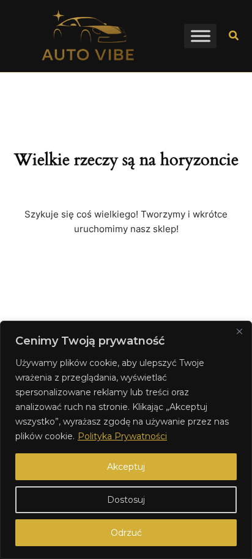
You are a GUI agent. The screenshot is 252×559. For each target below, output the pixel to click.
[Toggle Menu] (200, 36)
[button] (234, 36)
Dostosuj (126, 499)
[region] (126, 440)
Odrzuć (126, 532)
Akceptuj (126, 466)
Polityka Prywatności (122, 436)
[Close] (239, 331)
